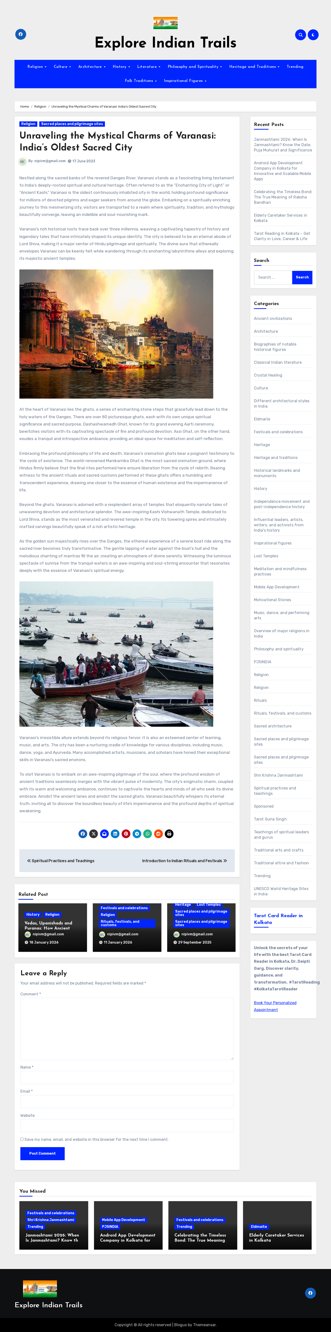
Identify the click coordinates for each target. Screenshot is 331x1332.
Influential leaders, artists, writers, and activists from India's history (279, 525)
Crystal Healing (268, 375)
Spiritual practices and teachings (275, 791)
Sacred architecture (273, 726)
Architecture (90, 67)
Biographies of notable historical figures (275, 347)
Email (26, 1091)
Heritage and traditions (276, 457)
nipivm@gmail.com (50, 161)
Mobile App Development (276, 587)
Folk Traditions (139, 81)
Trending (295, 67)
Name (26, 1067)
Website (27, 1115)
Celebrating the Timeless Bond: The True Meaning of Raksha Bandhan (283, 197)
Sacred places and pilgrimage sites (72, 124)
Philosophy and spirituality (279, 649)
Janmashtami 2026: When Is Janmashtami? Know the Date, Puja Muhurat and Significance (283, 144)
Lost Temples (209, 905)
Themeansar (204, 1325)
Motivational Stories (272, 600)
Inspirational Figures (184, 81)
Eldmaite (262, 419)
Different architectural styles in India (282, 404)
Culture (61, 67)
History (120, 67)
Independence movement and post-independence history (282, 504)
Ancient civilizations (273, 318)
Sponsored (264, 806)
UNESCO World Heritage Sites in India (281, 891)
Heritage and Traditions (253, 67)
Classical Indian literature (278, 362)
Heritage (183, 905)
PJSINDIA (263, 662)
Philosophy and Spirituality (194, 67)
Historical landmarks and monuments (277, 473)
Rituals (260, 700)
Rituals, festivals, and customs (120, 923)
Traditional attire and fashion (281, 863)
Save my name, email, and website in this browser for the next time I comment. (96, 1139)
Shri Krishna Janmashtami (278, 775)
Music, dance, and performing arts (282, 615)
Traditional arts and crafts (278, 850)
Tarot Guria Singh (270, 819)
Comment (30, 994)
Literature (147, 67)
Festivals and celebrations (124, 908)
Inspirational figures (273, 543)
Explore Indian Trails (165, 44)
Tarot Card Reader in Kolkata (278, 919)
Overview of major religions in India (282, 633)
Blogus (180, 1325)
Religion (35, 67)
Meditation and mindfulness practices (280, 571)
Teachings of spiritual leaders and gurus (281, 835)
